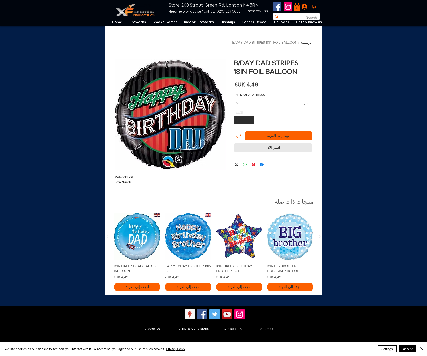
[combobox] (273, 103)
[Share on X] (236, 164)
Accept (408, 349)
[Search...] (276, 16)
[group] (213, 252)
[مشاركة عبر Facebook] (261, 164)
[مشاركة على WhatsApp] (245, 164)
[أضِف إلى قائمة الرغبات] (238, 135)
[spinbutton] (244, 120)
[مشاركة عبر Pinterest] (253, 164)
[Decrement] (251, 120)
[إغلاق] (421, 348)
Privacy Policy (175, 349)
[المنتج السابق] (319, 236)
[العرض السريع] (290, 236)
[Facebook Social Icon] (277, 6)
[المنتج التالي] (107, 236)
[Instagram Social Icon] (288, 6)
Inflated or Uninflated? (250, 94)
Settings (387, 349)
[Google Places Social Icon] (190, 314)
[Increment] (237, 120)
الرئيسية (306, 42)
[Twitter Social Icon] (214, 314)
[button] (297, 6)
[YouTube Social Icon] (227, 314)
